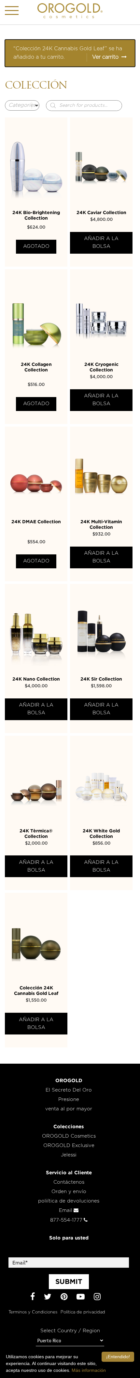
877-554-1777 (66, 1220)
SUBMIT (68, 1281)
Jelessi (69, 1155)
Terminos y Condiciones (32, 1312)
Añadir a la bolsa (101, 242)
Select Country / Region (70, 1330)
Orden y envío (68, 1191)
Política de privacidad (83, 1312)
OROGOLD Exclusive (68, 1145)
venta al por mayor (68, 1108)
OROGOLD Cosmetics (69, 1136)
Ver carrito (105, 57)
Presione (68, 1099)
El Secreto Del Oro (69, 1090)
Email (65, 1210)
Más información (89, 1370)
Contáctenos (68, 1182)
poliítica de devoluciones (68, 1201)
